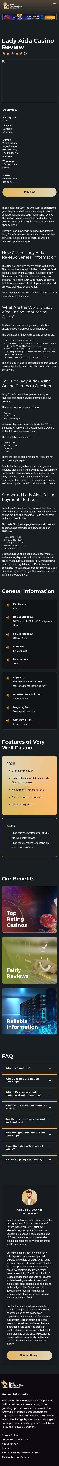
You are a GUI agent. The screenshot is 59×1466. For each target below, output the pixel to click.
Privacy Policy (10, 1435)
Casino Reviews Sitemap (16, 1457)
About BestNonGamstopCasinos (21, 1452)
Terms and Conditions (15, 1439)
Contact (6, 1448)
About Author (10, 1443)
